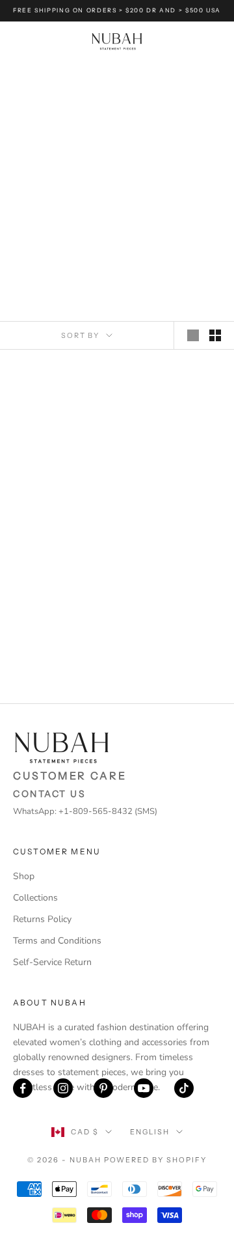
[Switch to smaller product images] (215, 335)
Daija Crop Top (60, 632)
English (150, 1131)
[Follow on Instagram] (63, 1088)
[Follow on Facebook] (22, 1088)
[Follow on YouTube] (143, 1088)
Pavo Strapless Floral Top (60, 471)
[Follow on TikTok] (183, 1088)
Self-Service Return (52, 962)
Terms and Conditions (57, 940)
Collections (35, 897)
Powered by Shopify (155, 1159)
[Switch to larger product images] (193, 335)
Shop (23, 876)
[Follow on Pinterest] (103, 1088)
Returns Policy (42, 919)
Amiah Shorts (174, 465)
